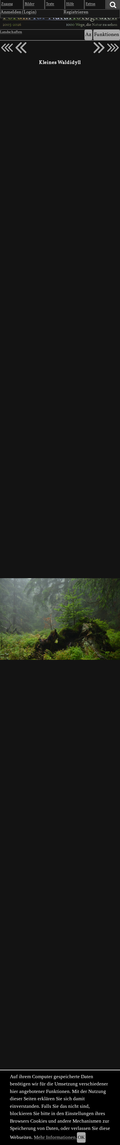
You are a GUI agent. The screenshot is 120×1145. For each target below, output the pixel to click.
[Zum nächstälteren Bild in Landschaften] (99, 48)
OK (81, 1137)
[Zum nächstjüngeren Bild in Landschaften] (21, 48)
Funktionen (106, 34)
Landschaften (11, 32)
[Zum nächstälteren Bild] (113, 48)
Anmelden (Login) (18, 12)
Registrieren (75, 12)
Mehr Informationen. (55, 1137)
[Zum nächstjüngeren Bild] (7, 48)
